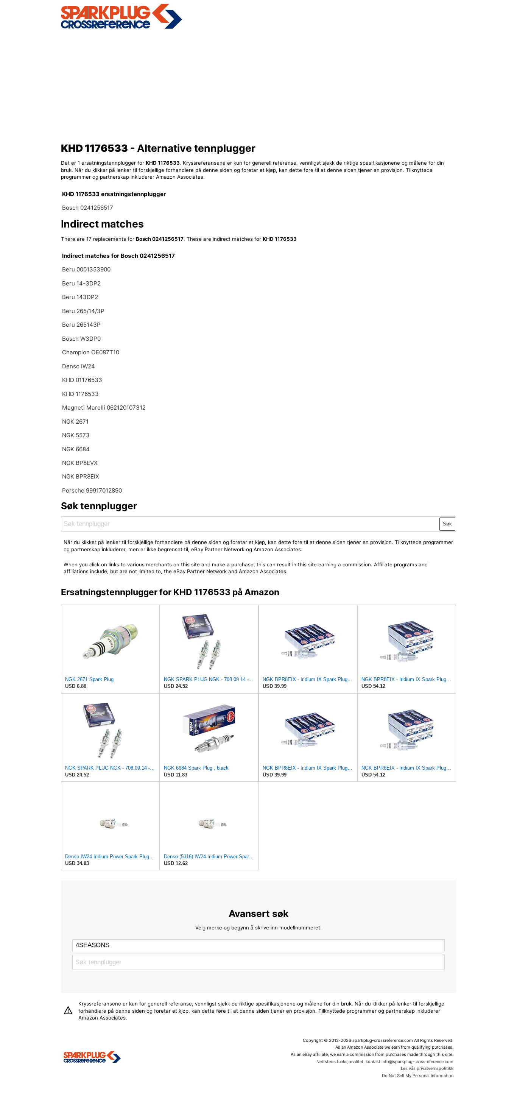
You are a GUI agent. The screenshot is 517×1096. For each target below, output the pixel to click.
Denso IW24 (78, 366)
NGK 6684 (76, 449)
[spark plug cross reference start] (121, 28)
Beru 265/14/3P (83, 311)
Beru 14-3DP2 (81, 283)
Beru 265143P (81, 324)
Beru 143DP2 (80, 297)
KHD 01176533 (82, 380)
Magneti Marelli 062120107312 (104, 407)
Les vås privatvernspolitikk (427, 1068)
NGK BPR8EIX (80, 476)
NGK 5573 (76, 435)
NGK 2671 (75, 421)
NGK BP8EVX (80, 462)
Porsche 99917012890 (92, 490)
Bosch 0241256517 (87, 207)
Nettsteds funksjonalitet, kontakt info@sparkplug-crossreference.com (384, 1061)
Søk (447, 524)
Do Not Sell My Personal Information (417, 1075)
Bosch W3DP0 (81, 338)
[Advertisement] (258, 84)
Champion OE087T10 (90, 352)
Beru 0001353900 (86, 269)
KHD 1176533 (80, 394)
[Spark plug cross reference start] (92, 1058)
